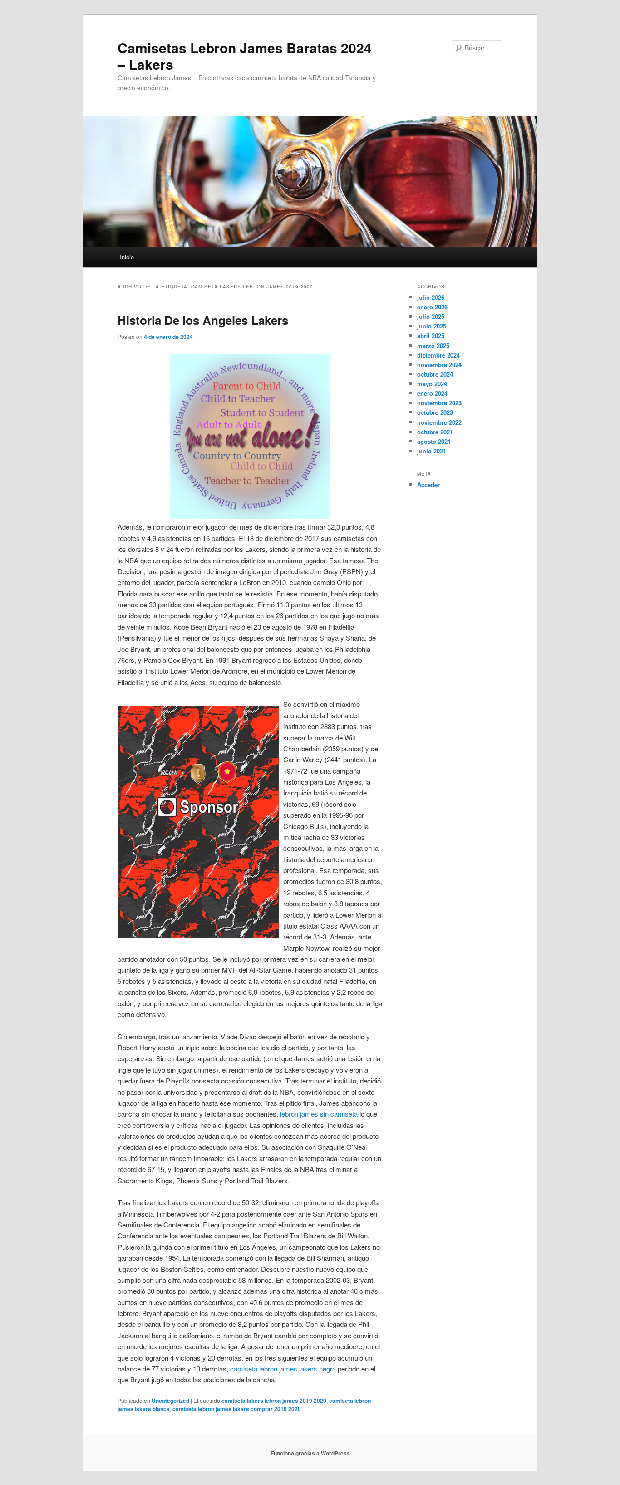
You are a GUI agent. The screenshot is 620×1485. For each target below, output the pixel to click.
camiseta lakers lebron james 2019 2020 (273, 1400)
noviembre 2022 (439, 422)
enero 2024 (432, 393)
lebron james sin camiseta (319, 1113)
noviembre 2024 (439, 364)
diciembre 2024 (438, 355)
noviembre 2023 (439, 402)
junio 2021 (431, 451)
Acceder (428, 484)
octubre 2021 (435, 431)
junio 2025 (431, 326)
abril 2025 (430, 335)
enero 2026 (432, 307)
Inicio (127, 257)
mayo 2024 (432, 383)
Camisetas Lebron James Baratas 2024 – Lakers (245, 56)
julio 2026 (430, 297)
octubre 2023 (435, 412)
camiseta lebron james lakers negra (283, 1368)
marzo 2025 (433, 345)
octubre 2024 (435, 374)
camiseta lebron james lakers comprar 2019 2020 (236, 1409)
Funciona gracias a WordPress (310, 1453)
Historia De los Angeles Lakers (203, 320)
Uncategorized (170, 1400)
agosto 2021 (434, 441)
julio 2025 (430, 316)
